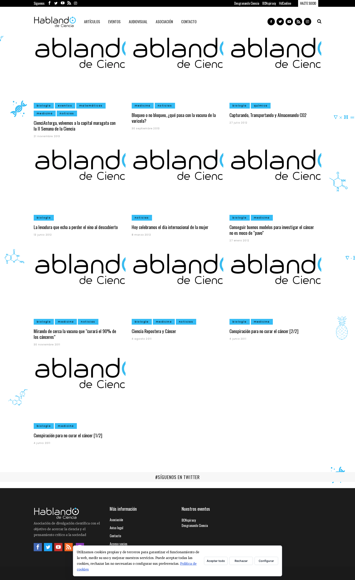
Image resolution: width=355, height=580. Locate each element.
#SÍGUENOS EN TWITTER (177, 477)
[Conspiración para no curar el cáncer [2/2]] (275, 286)
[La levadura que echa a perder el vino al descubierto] (80, 182)
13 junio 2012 (43, 234)
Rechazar (241, 561)
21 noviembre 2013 (47, 136)
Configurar (266, 561)
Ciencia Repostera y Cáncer (154, 331)
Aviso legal (116, 528)
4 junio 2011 (237, 338)
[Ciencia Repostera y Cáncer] (178, 286)
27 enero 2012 (239, 240)
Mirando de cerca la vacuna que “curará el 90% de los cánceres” (75, 334)
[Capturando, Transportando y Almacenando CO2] (275, 70)
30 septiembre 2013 (146, 128)
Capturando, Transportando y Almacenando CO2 (268, 115)
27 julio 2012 (238, 122)
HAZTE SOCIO (308, 3)
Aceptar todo (216, 561)
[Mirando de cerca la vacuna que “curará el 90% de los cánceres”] (80, 286)
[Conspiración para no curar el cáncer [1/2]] (80, 390)
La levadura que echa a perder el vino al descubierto (76, 227)
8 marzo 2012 (141, 234)
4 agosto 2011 (142, 338)
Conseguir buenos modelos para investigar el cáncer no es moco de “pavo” (271, 230)
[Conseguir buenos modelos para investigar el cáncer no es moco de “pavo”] (275, 182)
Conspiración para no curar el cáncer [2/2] (264, 331)
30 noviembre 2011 (47, 344)
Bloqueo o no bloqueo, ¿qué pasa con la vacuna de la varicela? (174, 118)
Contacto (115, 536)
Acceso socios (118, 544)
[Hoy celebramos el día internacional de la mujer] (178, 182)
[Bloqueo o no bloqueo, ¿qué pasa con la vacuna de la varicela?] (178, 70)
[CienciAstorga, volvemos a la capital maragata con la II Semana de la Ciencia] (80, 70)
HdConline (285, 3)
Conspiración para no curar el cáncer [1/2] (68, 435)
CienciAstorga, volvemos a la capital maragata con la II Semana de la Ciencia (74, 125)
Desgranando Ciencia (246, 3)
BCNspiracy (269, 3)
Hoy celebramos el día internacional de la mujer (170, 227)
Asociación (116, 519)
